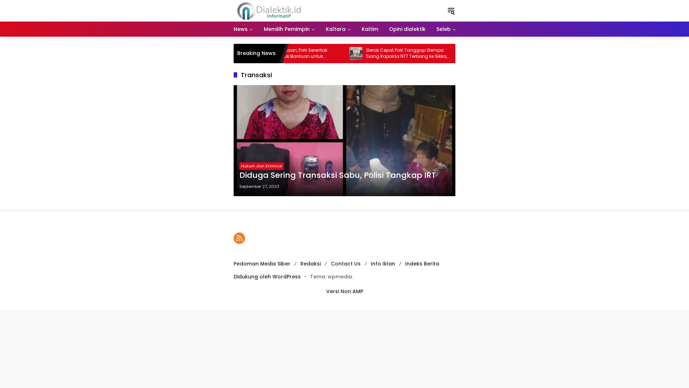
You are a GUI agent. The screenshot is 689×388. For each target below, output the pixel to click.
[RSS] (239, 238)
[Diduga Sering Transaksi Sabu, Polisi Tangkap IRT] (344, 140)
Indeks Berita (422, 263)
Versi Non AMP (344, 291)
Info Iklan (383, 263)
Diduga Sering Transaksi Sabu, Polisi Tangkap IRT (337, 175)
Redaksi (310, 263)
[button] (451, 10)
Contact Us (346, 263)
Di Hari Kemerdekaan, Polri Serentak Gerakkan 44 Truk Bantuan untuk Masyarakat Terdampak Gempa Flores (284, 53)
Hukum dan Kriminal (261, 166)
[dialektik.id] (270, 10)
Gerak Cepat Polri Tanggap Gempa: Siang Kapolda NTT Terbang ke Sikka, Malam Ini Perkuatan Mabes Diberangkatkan (396, 53)
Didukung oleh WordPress (267, 276)
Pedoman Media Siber (262, 263)
